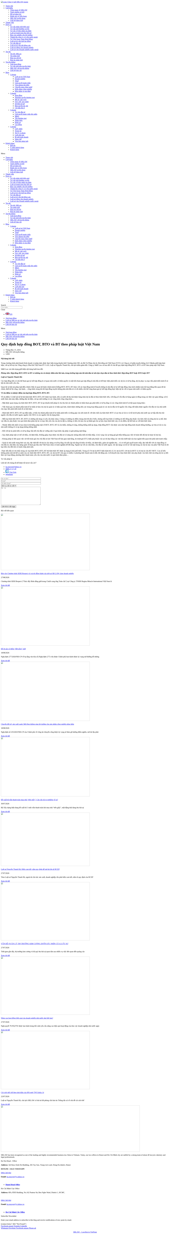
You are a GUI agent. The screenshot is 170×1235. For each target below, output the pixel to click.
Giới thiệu (9, 8)
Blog (7, 72)
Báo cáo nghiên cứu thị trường (21, 35)
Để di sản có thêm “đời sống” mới (13, 649)
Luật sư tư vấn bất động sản (20, 45)
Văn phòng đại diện (22, 85)
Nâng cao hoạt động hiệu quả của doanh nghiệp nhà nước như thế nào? (27, 1018)
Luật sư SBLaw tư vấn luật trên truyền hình (21, 320)
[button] (85, 154)
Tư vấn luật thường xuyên (19, 29)
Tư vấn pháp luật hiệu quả (19, 27)
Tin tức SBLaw (16, 54)
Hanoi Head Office (13, 1185)
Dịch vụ (8, 25)
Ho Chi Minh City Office (15, 1212)
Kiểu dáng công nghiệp (23, 89)
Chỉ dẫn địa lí (20, 108)
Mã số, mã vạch (20, 100)
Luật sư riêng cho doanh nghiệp (21, 47)
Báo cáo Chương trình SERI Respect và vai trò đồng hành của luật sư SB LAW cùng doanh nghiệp (37, 573)
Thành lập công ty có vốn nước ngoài (24, 37)
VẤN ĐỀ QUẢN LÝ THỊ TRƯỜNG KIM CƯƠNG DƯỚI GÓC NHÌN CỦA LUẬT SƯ (34, 944)
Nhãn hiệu (18, 120)
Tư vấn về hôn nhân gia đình (20, 31)
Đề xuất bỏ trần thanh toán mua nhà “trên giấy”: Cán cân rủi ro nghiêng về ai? (29, 800)
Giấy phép (18, 129)
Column (13, 75)
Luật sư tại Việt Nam (22, 77)
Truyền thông (10, 62)
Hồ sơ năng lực (15, 14)
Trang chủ (9, 6)
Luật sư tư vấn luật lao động (20, 41)
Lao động (18, 125)
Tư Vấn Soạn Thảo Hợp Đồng (21, 39)
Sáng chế (18, 139)
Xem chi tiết (5, 585)
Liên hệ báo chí (16, 70)
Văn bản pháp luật (21, 141)
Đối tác (12, 145)
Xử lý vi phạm (20, 133)
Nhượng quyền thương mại (25, 97)
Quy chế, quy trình (22, 102)
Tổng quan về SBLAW (18, 10)
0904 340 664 (6, 1173)
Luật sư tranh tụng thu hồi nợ (20, 33)
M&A (17, 116)
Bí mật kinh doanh (21, 137)
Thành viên (10, 22)
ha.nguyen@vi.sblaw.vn (15, 1177)
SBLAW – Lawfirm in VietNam (85, 1232)
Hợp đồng (18, 95)
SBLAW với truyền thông (19, 68)
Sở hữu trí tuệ (20, 104)
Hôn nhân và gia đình (23, 91)
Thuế (17, 81)
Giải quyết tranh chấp (23, 83)
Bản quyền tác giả (21, 106)
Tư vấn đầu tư (15, 43)
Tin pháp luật (15, 56)
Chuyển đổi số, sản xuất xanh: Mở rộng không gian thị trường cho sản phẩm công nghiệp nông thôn (37, 724)
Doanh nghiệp (20, 79)
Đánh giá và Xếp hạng (18, 16)
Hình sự (18, 122)
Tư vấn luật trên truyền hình (20, 66)
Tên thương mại (20, 118)
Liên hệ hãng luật (16, 20)
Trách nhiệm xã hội (17, 12)
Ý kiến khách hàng (17, 147)
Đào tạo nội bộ (15, 58)
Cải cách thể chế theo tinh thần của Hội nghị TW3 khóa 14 (22, 1092)
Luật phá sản (19, 135)
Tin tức (8, 52)
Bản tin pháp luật (16, 60)
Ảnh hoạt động (15, 64)
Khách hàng (10, 143)
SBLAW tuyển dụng (17, 18)
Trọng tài (18, 131)
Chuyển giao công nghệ (23, 87)
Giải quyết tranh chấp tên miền (26, 114)
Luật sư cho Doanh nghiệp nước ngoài (24, 50)
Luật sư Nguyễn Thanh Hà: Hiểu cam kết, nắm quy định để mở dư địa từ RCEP (30, 869)
